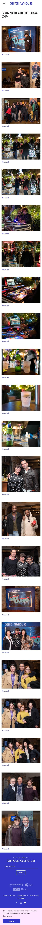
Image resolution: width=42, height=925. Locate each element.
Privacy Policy (23, 895)
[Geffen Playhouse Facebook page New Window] (17, 903)
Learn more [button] (7, 916)
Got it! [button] (11, 921)
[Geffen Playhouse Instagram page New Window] (21, 903)
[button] (4, 3)
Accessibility (34, 895)
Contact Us (21, 898)
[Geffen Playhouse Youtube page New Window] (25, 903)
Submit (21, 872)
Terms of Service (9, 895)
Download (5, 55)
